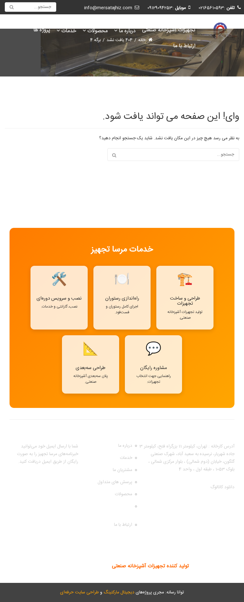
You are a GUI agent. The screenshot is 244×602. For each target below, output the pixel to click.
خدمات (68, 31)
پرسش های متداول (115, 482)
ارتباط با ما (184, 46)
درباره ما (127, 31)
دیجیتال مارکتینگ (119, 592)
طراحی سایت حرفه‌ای (79, 592)
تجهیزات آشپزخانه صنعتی (168, 30)
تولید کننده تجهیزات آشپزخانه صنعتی (150, 566)
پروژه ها (41, 30)
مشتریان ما (122, 470)
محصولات (97, 31)
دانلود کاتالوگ (222, 487)
